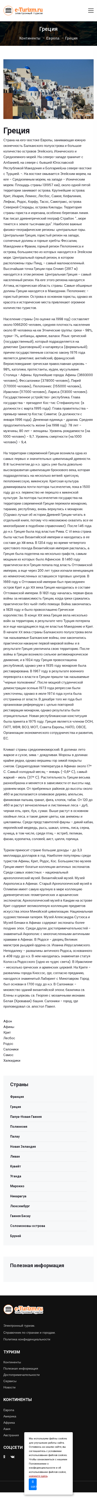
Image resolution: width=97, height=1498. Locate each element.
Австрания (11, 1435)
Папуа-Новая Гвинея (26, 1117)
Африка (9, 1422)
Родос (8, 1044)
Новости (9, 1387)
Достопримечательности (21, 1374)
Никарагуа (18, 1196)
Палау (15, 1136)
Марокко (17, 1186)
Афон (7, 1021)
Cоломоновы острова (27, 1226)
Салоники (10, 1049)
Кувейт (15, 1166)
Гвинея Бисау (20, 1216)
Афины (8, 1027)
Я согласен (34, 1484)
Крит (7, 1032)
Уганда (15, 1176)
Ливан (15, 1156)
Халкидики (11, 1061)
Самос (8, 1055)
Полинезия (18, 1126)
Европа (53, 38)
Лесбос (9, 1038)
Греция (71, 38)
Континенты (30, 38)
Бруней (15, 1236)
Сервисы (9, 1381)
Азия (6, 1429)
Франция (17, 1097)
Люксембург (20, 1206)
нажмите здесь (38, 1476)
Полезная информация (20, 1368)
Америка (9, 1416)
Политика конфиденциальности (26, 1339)
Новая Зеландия (23, 1146)
